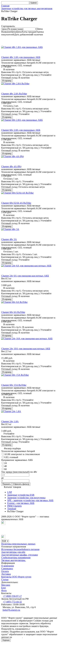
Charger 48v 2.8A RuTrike (14, 93)
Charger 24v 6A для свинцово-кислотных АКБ (25, 275)
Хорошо (6, 640)
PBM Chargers (14, 506)
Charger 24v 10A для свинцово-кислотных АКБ (25, 348)
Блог (3, 587)
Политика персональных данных (18, 544)
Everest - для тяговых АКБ (20, 503)
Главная (5, 5)
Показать (6, 484)
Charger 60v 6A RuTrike (13, 312)
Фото (4, 590)
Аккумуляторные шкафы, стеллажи (19, 554)
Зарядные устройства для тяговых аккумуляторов (26, 8)
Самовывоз (7, 568)
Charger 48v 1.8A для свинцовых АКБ (20, 57)
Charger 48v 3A (9, 239)
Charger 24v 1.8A (10, 421)
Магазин (5, 585)
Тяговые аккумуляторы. (13, 560)
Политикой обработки (42, 629)
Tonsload (11, 508)
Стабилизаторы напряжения (15, 557)
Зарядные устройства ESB (20, 495)
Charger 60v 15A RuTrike (13, 385)
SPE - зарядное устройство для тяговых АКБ (30, 500)
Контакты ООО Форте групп (16, 576)
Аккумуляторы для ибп (13, 552)
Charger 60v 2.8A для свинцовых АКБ (20, 130)
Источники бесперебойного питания (20, 549)
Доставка (6, 574)
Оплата (5, 571)
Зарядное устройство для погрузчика (26, 497)
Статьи (4, 579)
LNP (9, 492)
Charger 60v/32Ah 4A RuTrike (16, 203)
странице (17, 637)
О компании (7, 565)
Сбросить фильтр (21, 484)
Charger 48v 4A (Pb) (11, 166)
